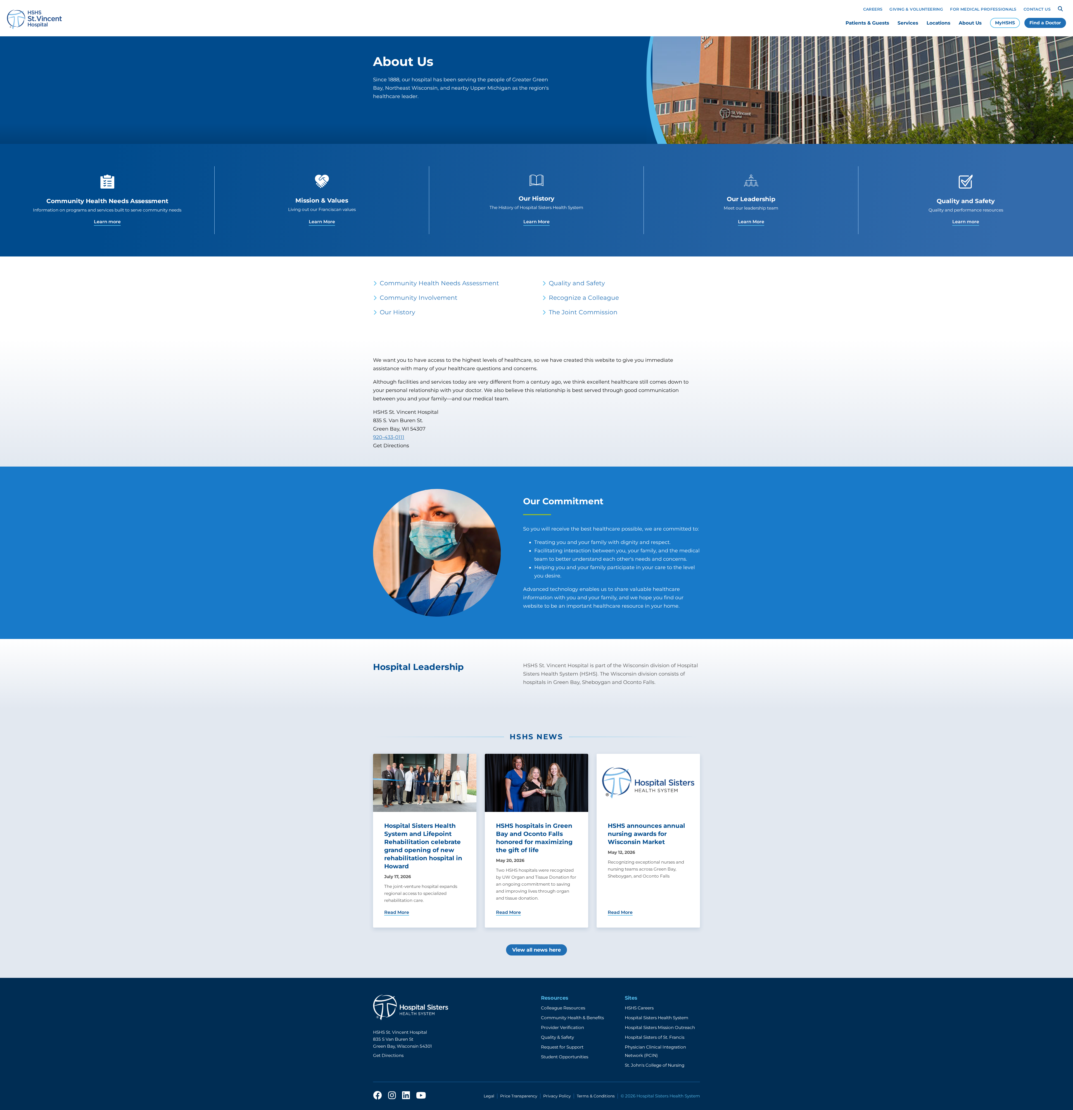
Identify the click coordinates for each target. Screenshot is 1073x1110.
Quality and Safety (577, 283)
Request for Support (562, 1047)
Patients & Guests (867, 23)
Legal (489, 1096)
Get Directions (388, 1055)
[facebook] (377, 1096)
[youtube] (421, 1096)
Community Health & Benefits (572, 1017)
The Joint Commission (583, 312)
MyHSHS (1005, 22)
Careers (873, 9)
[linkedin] (406, 1096)
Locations (938, 23)
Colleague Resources (563, 1008)
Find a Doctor (1045, 22)
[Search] (1060, 9)
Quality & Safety (557, 1037)
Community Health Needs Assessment (439, 283)
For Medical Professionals (983, 9)
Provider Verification (562, 1027)
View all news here (536, 950)
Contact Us (1037, 9)
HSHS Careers (639, 1008)
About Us (970, 23)
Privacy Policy (557, 1096)
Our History (397, 312)
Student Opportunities (564, 1056)
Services (908, 23)
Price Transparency (518, 1096)
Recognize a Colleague (584, 297)
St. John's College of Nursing (654, 1065)
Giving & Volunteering (916, 9)
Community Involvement (418, 297)
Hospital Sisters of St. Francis (654, 1037)
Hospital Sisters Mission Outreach (660, 1027)
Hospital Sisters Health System (656, 1017)
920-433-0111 (388, 437)
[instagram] (392, 1096)
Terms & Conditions (596, 1096)
